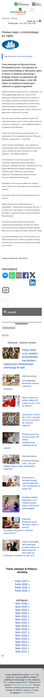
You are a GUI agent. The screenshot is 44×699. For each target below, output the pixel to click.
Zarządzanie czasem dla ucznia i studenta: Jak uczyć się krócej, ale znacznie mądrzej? (31, 420)
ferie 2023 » (22, 613)
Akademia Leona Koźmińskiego (20, 56)
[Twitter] (32, 276)
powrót (9, 311)
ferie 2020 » (22, 622)
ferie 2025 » (22, 606)
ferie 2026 (32, 23)
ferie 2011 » (22, 651)
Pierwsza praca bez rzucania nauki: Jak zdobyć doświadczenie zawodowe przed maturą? (21, 441)
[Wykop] (5, 292)
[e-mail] (19, 277)
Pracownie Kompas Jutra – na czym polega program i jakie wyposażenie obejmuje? (21, 465)
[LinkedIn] (32, 284)
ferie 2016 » (22, 635)
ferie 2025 (23, 23)
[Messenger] (5, 277)
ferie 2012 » (22, 648)
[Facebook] (26, 277)
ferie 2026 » (22, 603)
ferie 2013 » (22, 645)
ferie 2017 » (22, 632)
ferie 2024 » (22, 609)
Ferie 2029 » (22, 587)
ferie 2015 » (22, 638)
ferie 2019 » (22, 625)
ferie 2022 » (22, 616)
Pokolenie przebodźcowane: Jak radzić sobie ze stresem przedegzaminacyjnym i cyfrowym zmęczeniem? (21, 526)
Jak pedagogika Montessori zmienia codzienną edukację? (21, 384)
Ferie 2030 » (22, 590)
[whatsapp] (12, 277)
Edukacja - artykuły (9, 18)
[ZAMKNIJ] (28, 692)
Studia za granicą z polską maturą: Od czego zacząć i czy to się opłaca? (31, 401)
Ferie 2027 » (22, 581)
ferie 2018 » (22, 629)
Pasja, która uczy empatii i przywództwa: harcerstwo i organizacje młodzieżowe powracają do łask (21, 358)
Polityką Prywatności (22, 685)
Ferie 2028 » (22, 584)
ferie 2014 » (22, 641)
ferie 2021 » (22, 619)
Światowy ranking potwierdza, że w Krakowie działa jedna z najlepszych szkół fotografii (30, 502)
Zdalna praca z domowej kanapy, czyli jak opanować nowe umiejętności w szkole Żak (31, 483)
